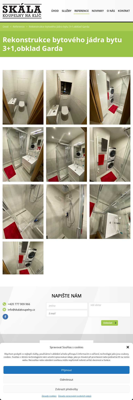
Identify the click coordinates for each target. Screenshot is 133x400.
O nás (111, 10)
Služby (66, 10)
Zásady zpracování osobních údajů (74, 396)
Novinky (98, 10)
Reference (81, 10)
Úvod (55, 10)
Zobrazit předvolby (66, 389)
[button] (128, 347)
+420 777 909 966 (19, 304)
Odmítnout (66, 379)
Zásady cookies (49, 396)
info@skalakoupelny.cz (21, 309)
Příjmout (66, 370)
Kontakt (124, 10)
